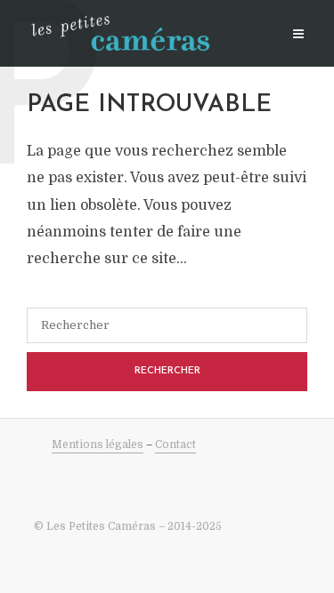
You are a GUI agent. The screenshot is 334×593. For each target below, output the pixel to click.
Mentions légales (97, 444)
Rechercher (167, 371)
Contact (175, 444)
